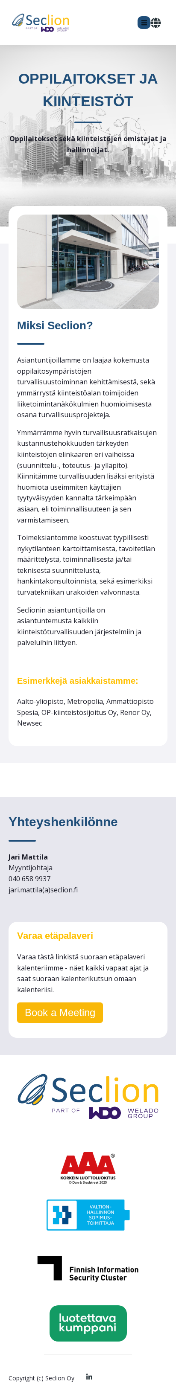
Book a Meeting (60, 1012)
